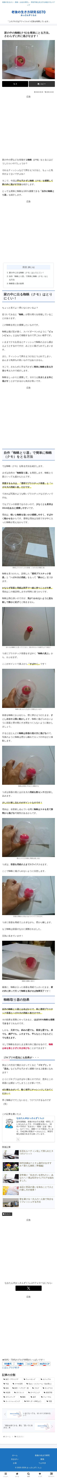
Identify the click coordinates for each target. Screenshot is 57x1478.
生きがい (8, 1214)
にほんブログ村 (9, 1367)
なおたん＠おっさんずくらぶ (30, 1118)
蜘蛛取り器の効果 (16, 283)
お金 (15, 1463)
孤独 (42, 1459)
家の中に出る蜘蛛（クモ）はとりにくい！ (26, 273)
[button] (42, 84)
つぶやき (42, 1463)
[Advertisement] (28, 127)
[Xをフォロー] (18, 1139)
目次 (25, 267)
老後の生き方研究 (42, 1455)
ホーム (15, 1455)
